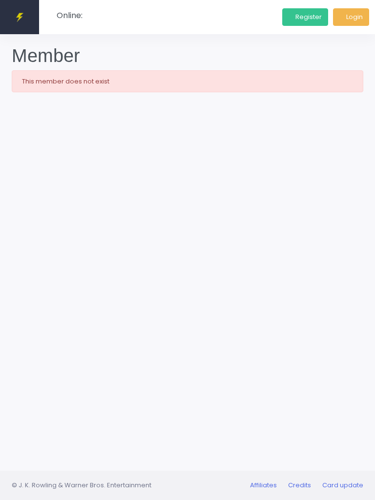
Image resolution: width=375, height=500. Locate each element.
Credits (299, 485)
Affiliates (263, 485)
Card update (342, 485)
